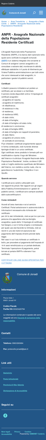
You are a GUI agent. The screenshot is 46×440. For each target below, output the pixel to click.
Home (4, 21)
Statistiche (7, 373)
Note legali (5, 431)
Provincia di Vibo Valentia (13, 385)
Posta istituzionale (10, 379)
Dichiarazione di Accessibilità (15, 390)
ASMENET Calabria (37, 434)
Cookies (28, 431)
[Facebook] (5, 416)
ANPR (4, 60)
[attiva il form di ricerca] (34, 13)
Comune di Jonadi (17, 13)
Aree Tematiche (18, 21)
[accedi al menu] (41, 12)
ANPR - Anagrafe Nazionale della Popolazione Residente (20, 24)
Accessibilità (6, 434)
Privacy (17, 431)
